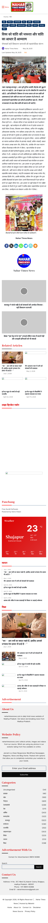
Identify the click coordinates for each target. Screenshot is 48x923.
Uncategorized (9, 790)
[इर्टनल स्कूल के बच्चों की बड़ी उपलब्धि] (12, 383)
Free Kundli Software (10, 509)
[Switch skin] (40, 8)
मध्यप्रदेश (36, 22)
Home (5, 17)
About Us (17, 907)
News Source (18, 911)
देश (24, 22)
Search (4, 863)
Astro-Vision (16, 512)
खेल (10, 17)
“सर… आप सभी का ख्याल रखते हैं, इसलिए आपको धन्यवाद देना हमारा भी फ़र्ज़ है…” (12, 368)
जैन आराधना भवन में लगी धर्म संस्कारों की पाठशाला (33, 367)
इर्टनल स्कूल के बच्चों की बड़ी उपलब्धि (11, 392)
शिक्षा (4, 29)
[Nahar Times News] (22, 7)
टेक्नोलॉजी (17, 22)
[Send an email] (19, 48)
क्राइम (5, 793)
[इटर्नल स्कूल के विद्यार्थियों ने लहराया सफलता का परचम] (35, 383)
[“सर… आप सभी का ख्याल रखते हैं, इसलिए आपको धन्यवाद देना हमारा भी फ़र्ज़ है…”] (12, 357)
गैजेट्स (10, 22)
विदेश (29, 25)
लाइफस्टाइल (21, 25)
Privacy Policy (30, 911)
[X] (11, 244)
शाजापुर (42, 25)
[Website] (24, 274)
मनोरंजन (5, 25)
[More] (35, 244)
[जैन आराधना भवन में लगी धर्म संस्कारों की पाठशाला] (35, 357)
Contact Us (27, 907)
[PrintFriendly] (30, 244)
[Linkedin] (16, 244)
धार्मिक (29, 22)
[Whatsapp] (21, 244)
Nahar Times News (11, 48)
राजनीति (12, 25)
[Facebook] (6, 244)
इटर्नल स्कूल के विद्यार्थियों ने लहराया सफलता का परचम (33, 392)
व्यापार (35, 25)
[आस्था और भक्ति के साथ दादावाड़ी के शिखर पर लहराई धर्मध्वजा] (8, 689)
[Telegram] (26, 244)
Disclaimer (37, 907)
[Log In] (36, 8)
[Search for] (45, 8)
